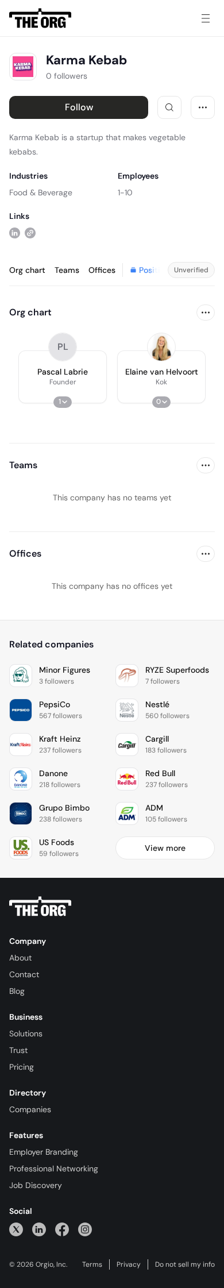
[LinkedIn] (39, 1229)
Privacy (129, 1264)
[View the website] (30, 232)
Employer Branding (43, 1152)
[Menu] (205, 18)
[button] (62, 376)
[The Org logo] (40, 906)
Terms (92, 1264)
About (20, 957)
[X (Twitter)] (16, 1229)
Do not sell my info (185, 1264)
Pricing (21, 1067)
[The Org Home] (40, 18)
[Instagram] (85, 1229)
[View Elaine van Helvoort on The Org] (161, 347)
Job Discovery (35, 1185)
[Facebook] (62, 1229)
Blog (17, 991)
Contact (24, 974)
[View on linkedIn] (14, 232)
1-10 (125, 192)
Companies (30, 1109)
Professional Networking (53, 1168)
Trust (18, 1050)
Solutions (26, 1033)
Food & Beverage (40, 192)
